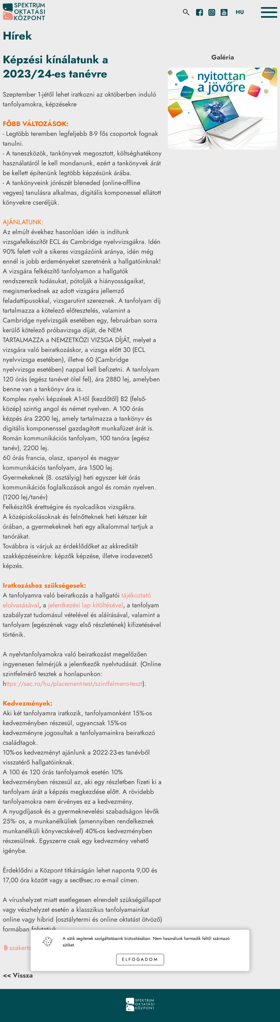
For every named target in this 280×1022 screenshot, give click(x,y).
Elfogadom (140, 959)
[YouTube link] (224, 12)
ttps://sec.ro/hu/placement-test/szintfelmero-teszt (74, 683)
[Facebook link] (199, 12)
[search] (186, 12)
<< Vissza (18, 975)
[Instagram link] (211, 12)
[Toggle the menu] (269, 12)
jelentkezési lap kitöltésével (85, 605)
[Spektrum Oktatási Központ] (24, 12)
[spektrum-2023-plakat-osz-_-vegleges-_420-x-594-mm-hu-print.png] (222, 148)
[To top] (267, 1010)
